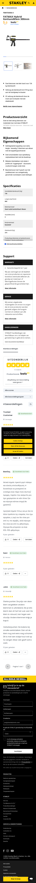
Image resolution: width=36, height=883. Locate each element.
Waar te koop (15, 879)
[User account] (33, 3)
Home (3, 8)
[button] (3, 851)
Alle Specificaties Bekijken (14, 244)
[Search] (28, 3)
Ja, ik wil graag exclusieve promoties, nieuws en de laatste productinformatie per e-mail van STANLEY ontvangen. (17, 742)
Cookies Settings (18, 440)
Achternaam (7, 709)
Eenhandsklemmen (11, 8)
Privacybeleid (26, 762)
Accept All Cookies (18, 451)
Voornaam (6, 700)
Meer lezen (7, 128)
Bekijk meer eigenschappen (12, 106)
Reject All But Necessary (18, 446)
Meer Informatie (10, 319)
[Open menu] (3, 3)
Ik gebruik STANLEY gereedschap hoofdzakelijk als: (17, 728)
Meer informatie (10, 288)
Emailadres (6, 718)
